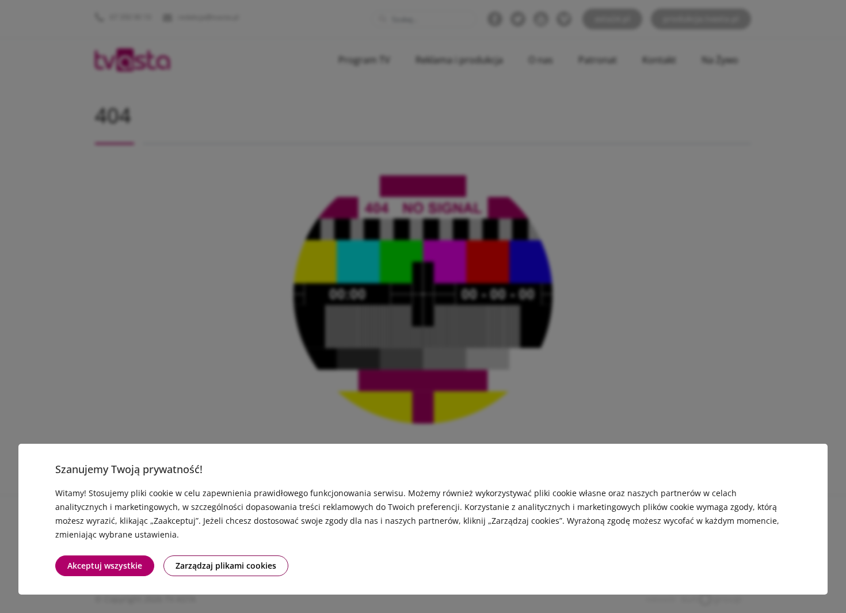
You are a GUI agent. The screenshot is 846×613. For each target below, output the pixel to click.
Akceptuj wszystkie (104, 565)
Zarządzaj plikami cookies (226, 565)
